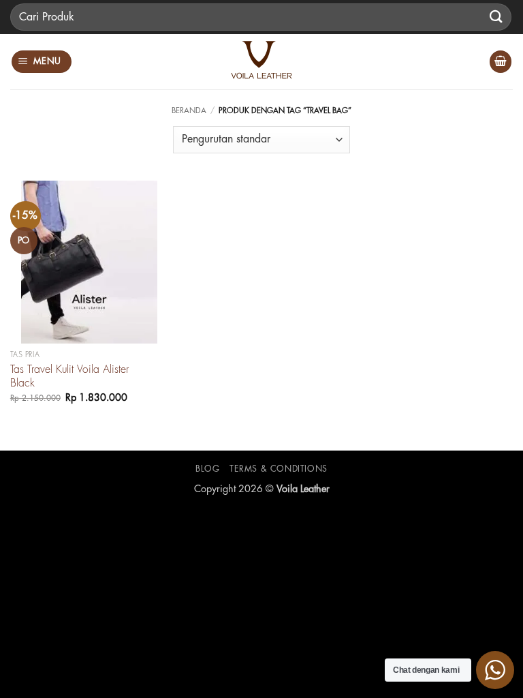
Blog (207, 469)
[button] (42, 61)
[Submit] (496, 16)
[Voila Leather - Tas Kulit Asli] (261, 61)
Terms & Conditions (278, 469)
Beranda (189, 111)
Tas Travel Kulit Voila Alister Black (69, 376)
